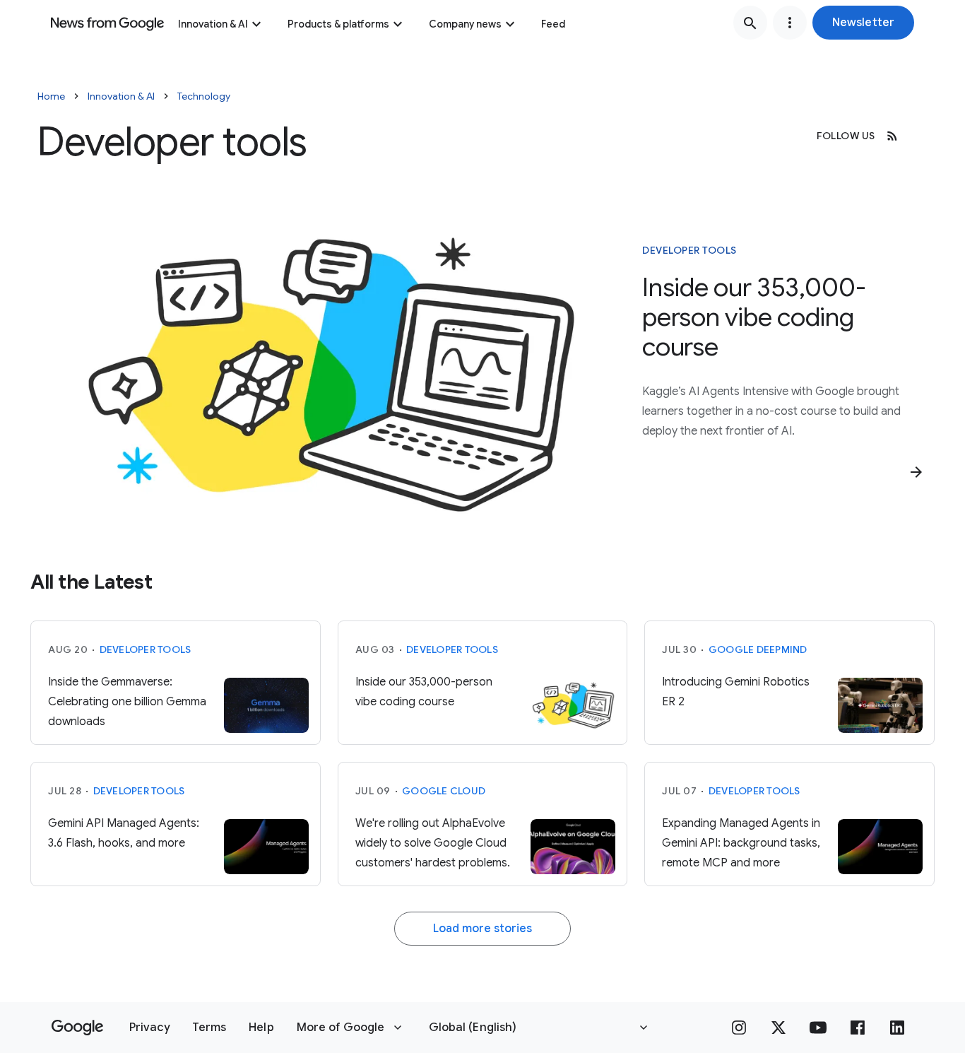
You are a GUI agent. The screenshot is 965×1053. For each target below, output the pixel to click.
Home (51, 96)
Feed (553, 24)
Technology (203, 96)
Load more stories (482, 929)
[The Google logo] (77, 1027)
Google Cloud (443, 790)
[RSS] (892, 136)
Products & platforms (338, 24)
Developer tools (689, 250)
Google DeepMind (758, 649)
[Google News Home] (107, 23)
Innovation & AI (213, 24)
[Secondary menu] (790, 23)
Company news (465, 24)
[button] (863, 23)
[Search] (750, 23)
